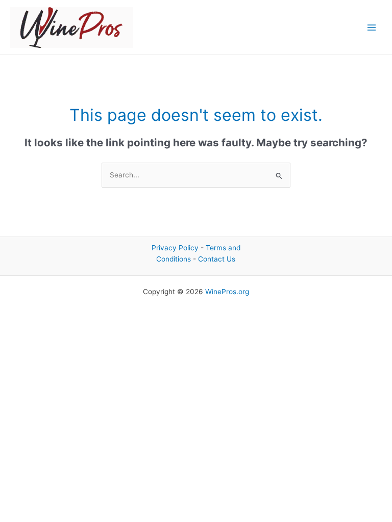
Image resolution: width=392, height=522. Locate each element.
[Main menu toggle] (371, 27)
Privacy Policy (175, 248)
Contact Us (216, 259)
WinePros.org (227, 292)
